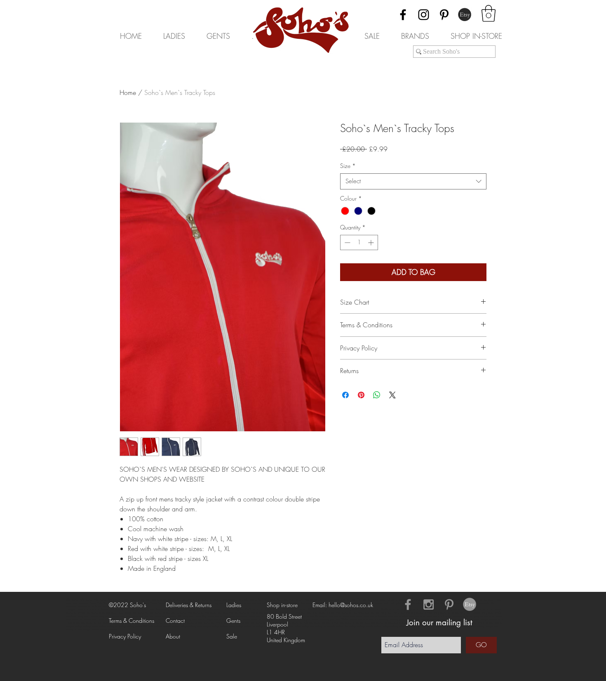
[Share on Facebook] (345, 395)
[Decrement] (346, 242)
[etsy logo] (470, 604)
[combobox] (413, 181)
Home (128, 92)
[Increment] (371, 242)
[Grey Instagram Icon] (428, 604)
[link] (489, 13)
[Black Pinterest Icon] (444, 14)
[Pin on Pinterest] (361, 395)
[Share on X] (392, 395)
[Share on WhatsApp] (377, 395)
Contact (175, 620)
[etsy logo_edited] (465, 14)
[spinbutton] (359, 242)
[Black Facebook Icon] (403, 14)
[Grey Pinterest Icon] (449, 604)
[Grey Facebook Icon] (408, 604)
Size (348, 166)
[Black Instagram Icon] (423, 14)
